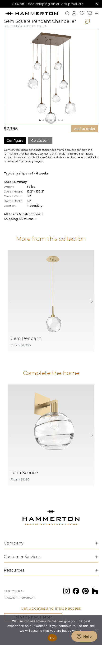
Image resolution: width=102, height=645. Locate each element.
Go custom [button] (40, 140)
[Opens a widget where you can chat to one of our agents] (84, 637)
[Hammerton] (31, 13)
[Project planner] (82, 13)
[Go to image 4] (51, 120)
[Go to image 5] (55, 120)
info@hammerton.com (20, 597)
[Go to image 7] (62, 120)
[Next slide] (91, 301)
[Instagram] (66, 591)
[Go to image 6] (59, 120)
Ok (52, 638)
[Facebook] (76, 591)
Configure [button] (15, 140)
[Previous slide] (10, 301)
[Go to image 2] (43, 120)
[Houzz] (95, 591)
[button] (89, 13)
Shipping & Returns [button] (18, 219)
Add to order (84, 129)
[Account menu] (74, 13)
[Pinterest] (85, 591)
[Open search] (67, 13)
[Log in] (74, 13)
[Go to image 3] (47, 120)
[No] (96, 630)
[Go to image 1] (40, 120)
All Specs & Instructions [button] (22, 214)
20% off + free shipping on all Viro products (47, 4)
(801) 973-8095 (13, 591)
